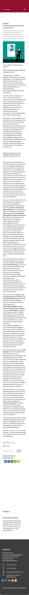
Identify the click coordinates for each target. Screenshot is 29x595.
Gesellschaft (6, 34)
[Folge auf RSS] (18, 461)
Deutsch (18, 32)
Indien (12, 34)
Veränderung (20, 36)
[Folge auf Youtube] (12, 461)
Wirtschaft (19, 38)
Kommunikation (7, 36)
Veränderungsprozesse (9, 38)
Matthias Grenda (13, 430)
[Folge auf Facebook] (8, 461)
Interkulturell (18, 34)
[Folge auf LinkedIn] (5, 461)
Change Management (9, 32)
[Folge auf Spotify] (15, 461)
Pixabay (8, 446)
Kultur (14, 36)
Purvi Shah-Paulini (10, 30)
